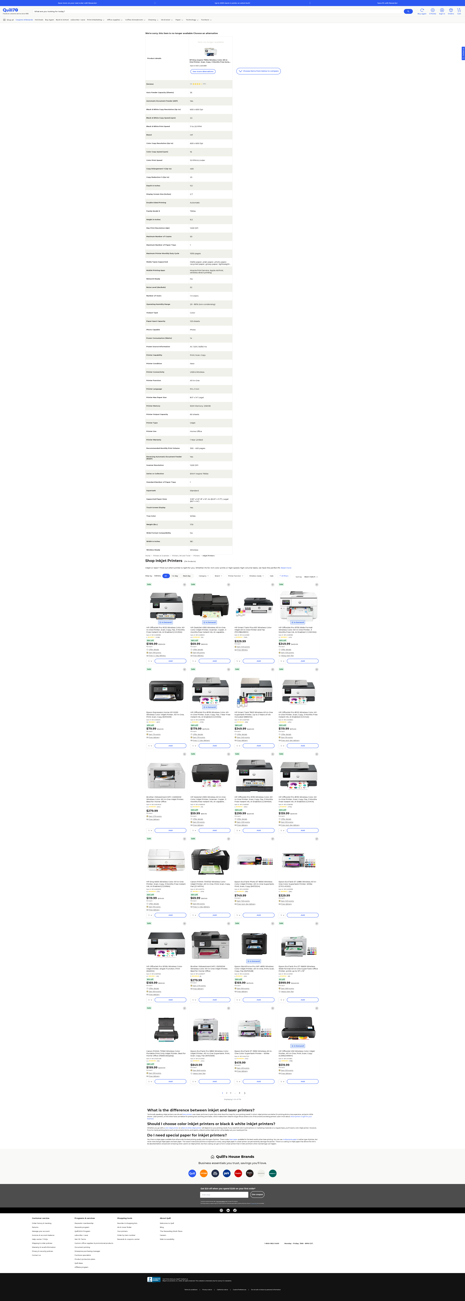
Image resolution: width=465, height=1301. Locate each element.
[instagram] (221, 1210)
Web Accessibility (167, 1239)
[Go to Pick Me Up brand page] (215, 1174)
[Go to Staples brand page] (238, 1174)
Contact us (36, 1255)
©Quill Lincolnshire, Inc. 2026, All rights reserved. (179, 1281)
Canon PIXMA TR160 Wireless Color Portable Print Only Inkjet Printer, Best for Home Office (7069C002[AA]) (166, 1053)
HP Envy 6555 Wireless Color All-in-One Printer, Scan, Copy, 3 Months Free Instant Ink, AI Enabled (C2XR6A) (166, 884)
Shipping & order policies (42, 1243)
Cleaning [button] (152, 20)
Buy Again (49, 20)
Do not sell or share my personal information (266, 1289)
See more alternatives (203, 71)
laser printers (187, 1114)
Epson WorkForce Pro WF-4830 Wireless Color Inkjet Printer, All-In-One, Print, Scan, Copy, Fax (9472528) (254, 968)
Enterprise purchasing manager (87, 1251)
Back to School (62, 20)
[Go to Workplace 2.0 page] (273, 1174)
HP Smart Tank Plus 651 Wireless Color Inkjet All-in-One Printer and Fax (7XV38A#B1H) (253, 629)
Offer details (154, 649)
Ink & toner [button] (165, 20)
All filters (284, 576)
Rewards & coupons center (128, 1239)
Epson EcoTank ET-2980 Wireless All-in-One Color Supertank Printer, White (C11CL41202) (298, 884)
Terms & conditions (190, 1289)
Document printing (82, 1247)
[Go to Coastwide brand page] (203, 1174)
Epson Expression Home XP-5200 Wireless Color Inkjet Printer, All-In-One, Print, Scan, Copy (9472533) (165, 714)
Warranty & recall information (44, 1247)
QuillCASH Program (82, 1231)
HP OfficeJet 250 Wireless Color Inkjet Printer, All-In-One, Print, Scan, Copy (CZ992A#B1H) (297, 1053)
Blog (162, 1227)
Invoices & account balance (43, 1235)
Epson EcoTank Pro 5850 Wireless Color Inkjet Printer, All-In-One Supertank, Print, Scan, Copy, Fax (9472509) (210, 1053)
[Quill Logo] (10, 10)
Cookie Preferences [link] (239, 1289)
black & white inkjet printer (191, 1128)
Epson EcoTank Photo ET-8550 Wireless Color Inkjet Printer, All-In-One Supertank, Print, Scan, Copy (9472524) (254, 884)
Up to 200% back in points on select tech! (232, 3)
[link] (184, 584)
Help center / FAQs (40, 1239)
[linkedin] (228, 1210)
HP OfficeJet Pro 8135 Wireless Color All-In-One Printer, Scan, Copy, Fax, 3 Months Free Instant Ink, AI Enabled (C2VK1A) (298, 799)
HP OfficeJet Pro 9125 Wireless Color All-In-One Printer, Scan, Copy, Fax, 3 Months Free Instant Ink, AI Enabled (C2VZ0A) (165, 629)
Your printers (122, 1231)
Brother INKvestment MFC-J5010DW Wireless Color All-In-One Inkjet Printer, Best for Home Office (209, 968)
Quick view (165, 618)
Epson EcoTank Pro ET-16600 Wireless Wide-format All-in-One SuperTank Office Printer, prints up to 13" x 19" (298, 968)
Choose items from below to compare (260, 71)
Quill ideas (79, 1263)
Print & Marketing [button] (94, 20)
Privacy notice (207, 1289)
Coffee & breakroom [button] (134, 20)
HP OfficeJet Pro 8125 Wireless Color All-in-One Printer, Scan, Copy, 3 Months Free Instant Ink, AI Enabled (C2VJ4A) (298, 714)
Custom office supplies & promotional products (94, 1243)
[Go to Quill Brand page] (192, 1174)
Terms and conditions (220, 1201)
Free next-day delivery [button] (290, 740)
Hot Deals (39, 20)
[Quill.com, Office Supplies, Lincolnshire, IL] (154, 1280)
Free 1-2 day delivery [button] (157, 656)
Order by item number (126, 1235)
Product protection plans (85, 1259)
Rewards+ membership (84, 1223)
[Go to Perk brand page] (226, 1174)
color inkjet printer (171, 1128)
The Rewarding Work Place (171, 1231)
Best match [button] (310, 577)
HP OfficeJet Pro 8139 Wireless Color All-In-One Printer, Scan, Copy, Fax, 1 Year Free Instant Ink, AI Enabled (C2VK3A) (210, 714)
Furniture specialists (83, 1255)
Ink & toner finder (124, 1227)
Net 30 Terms (80, 1239)
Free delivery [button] (198, 656)
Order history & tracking (41, 1223)
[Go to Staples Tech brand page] (250, 1174)
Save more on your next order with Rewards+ (77, 3)
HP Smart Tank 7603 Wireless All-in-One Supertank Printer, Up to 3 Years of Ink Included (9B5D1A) (254, 714)
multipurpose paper (290, 1139)
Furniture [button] (205, 20)
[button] (408, 11)
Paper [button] (178, 20)
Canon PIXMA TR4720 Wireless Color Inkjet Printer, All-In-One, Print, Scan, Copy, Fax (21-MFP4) (210, 884)
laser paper (233, 1139)
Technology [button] (191, 20)
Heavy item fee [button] (287, 656)
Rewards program (82, 1227)
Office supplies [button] (113, 20)
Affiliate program (81, 1267)
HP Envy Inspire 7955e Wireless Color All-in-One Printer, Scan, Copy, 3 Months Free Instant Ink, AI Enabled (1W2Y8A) (210, 62)
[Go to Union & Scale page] (261, 1174)
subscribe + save (78, 20)
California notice (222, 1289)
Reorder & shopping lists (127, 1223)
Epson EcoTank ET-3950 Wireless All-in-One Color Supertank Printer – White (253, 1052)
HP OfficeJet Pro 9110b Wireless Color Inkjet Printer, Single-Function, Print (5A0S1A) (164, 968)
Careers (163, 1235)
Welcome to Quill (167, 1223)
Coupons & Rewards (24, 20)
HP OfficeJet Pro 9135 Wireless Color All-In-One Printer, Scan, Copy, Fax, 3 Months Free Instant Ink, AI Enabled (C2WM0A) (254, 799)
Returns (35, 1227)
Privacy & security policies (42, 1251)
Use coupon (257, 1194)
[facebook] (235, 1210)
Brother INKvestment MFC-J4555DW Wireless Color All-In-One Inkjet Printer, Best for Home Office (165, 799)
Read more (286, 568)
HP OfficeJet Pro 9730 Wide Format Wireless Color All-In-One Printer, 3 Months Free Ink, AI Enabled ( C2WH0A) (298, 629)
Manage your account (41, 1231)
